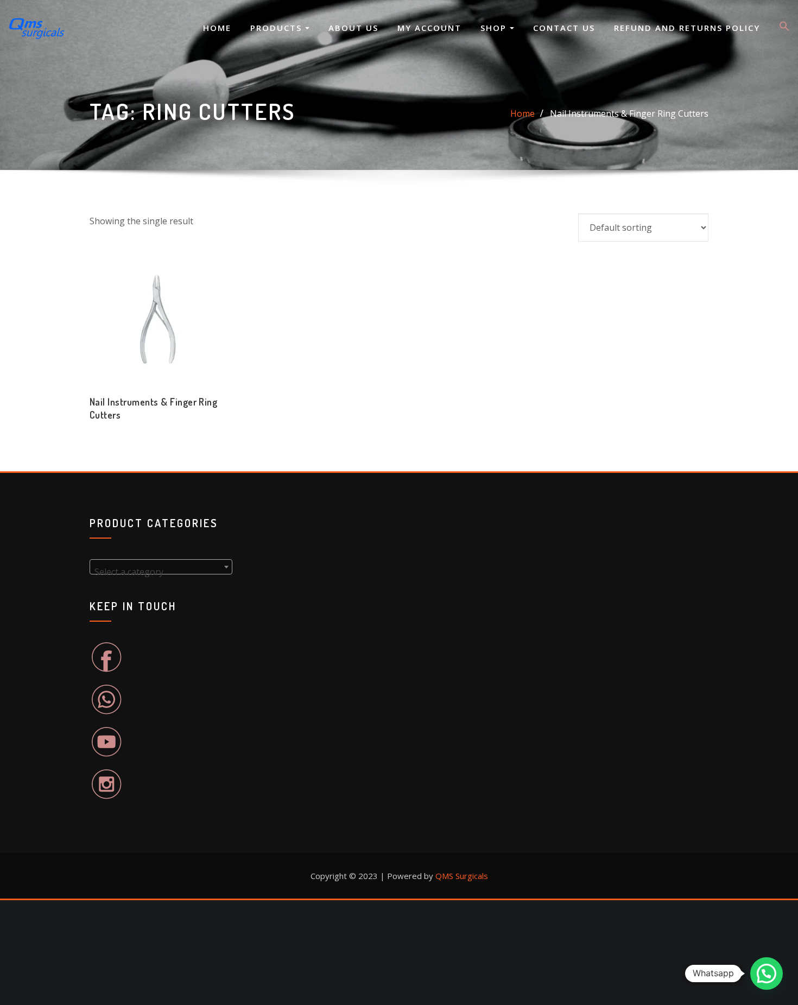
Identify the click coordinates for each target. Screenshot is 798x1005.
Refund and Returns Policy (687, 27)
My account (429, 27)
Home (217, 27)
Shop (495, 27)
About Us (353, 27)
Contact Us (564, 27)
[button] (784, 28)
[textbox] (161, 572)
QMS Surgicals (461, 875)
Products (277, 27)
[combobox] (161, 566)
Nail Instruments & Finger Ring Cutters (629, 113)
